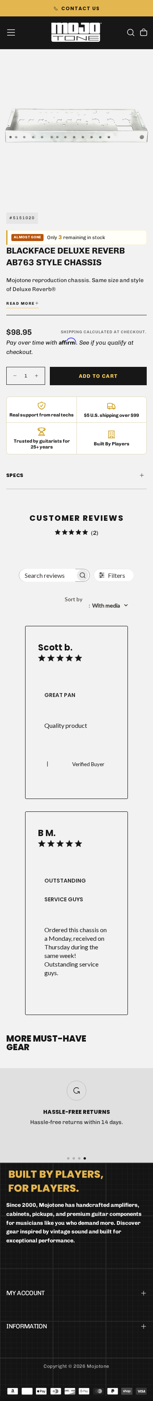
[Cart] (143, 33)
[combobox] (99, 605)
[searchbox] (47, 575)
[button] (11, 32)
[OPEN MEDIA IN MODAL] (143, 191)
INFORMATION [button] (26, 1326)
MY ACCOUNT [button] (25, 1293)
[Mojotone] (56, 1181)
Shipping (71, 332)
